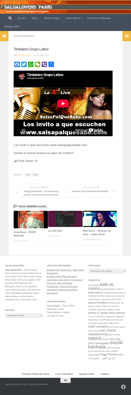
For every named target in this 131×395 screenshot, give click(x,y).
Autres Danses (73, 18)
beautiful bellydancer (108, 289)
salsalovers (24, 55)
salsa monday (114, 335)
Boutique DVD (12, 26)
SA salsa (105, 339)
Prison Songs (93, 331)
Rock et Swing (51, 18)
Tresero (113, 354)
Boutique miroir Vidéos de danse (62, 276)
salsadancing (98, 334)
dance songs (100, 299)
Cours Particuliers (64, 374)
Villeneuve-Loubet (55, 309)
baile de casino (101, 286)
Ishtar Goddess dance (110, 310)
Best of (120, 289)
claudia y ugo (109, 296)
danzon (92, 302)
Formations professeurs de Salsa (62, 290)
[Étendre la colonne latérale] (4, 36)
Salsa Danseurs (24, 36)
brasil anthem (95, 292)
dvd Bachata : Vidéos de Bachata (62, 286)
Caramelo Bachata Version (115, 293)
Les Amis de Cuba (55, 316)
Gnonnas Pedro (100, 306)
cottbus (91, 299)
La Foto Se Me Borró (96, 316)
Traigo (103, 354)
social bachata (105, 344)
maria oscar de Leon (114, 320)
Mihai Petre (114, 323)
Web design (52, 293)
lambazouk (110, 316)
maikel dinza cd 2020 (97, 320)
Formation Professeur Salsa (35, 374)
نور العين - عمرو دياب (99, 358)
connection (120, 296)
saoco (94, 338)
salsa (28, 175)
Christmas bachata (96, 296)
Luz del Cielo (55, 231)
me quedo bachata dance (98, 323)
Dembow (102, 302)
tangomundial (93, 355)
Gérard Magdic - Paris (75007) (61, 306)
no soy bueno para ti (116, 327)
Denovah (112, 303)
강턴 (113, 358)
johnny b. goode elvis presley (106, 312)
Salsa (34, 18)
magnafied (119, 316)
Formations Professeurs (99, 18)
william (120, 355)
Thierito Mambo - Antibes (58, 312)
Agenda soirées (86, 374)
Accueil (21, 18)
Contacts (105, 374)
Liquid (35, 175)
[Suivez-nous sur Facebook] (123, 387)
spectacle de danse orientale (106, 351)
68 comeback (93, 285)
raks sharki (108, 330)
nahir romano (98, 326)
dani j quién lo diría (113, 299)
